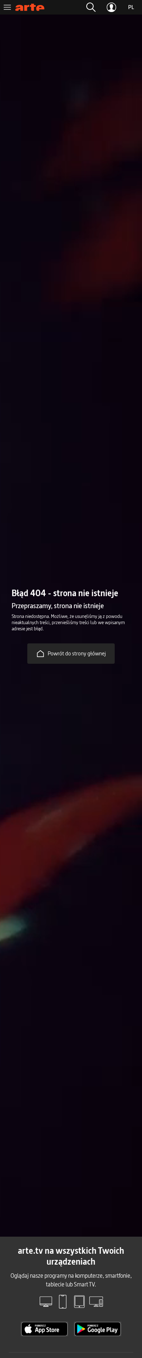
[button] (91, 7)
